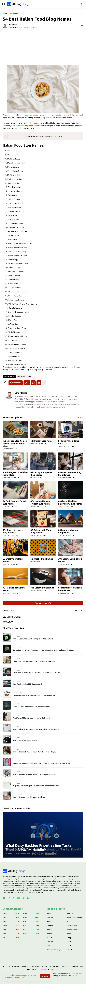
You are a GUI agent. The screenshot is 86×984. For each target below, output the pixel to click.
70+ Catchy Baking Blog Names (70, 560)
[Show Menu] (3, 4)
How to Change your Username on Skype (29, 797)
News (49, 913)
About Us (6, 966)
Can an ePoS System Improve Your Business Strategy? (34, 661)
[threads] (23, 898)
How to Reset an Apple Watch (25, 741)
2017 (31, 930)
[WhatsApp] (33, 382)
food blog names (31, 115)
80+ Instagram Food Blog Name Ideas (15, 473)
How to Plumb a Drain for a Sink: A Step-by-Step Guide (34, 774)
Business (70, 913)
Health (49, 922)
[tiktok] (9, 898)
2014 (11, 938)
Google (69, 938)
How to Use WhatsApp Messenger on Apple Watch (33, 639)
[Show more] (44, 382)
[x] (14, 898)
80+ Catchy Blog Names (42, 587)
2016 (11, 934)
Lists (48, 946)
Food (69, 946)
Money (49, 934)
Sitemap (43, 969)
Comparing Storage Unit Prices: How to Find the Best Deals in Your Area (41, 763)
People (49, 938)
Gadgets (50, 926)
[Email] (39, 382)
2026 (11, 913)
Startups (50, 942)
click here (58, 136)
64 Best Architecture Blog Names (68, 531)
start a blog (62, 115)
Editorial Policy (77, 966)
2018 (11, 930)
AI (67, 922)
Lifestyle (50, 918)
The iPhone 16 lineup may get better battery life (32, 718)
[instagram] (18, 898)
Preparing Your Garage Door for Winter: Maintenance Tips (36, 786)
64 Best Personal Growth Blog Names (15, 502)
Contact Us (25, 966)
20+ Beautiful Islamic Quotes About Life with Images (34, 695)
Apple (69, 934)
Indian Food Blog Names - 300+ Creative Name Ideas (15, 443)
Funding (49, 930)
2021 (31, 922)
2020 (11, 926)
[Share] (81, 26)
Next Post (78, 610)
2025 (31, 913)
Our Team (35, 966)
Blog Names (13, 13)
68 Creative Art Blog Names (13, 560)
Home (5, 13)
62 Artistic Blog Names (41, 559)
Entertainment (72, 930)
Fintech (69, 950)
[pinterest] (28, 898)
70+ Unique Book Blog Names (14, 588)
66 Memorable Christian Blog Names (70, 588)
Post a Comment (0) (43, 603)
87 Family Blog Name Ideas (68, 442)
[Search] (82, 4)
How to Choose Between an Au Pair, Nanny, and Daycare (35, 752)
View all (78, 417)
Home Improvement (74, 918)
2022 (11, 922)
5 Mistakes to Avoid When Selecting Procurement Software (36, 673)
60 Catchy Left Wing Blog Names (40, 531)
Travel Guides (72, 926)
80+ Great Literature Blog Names (13, 531)
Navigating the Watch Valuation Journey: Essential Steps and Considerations (43, 650)
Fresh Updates (53, 969)
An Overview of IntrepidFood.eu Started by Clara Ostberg (36, 729)
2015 (31, 934)
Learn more (19, 978)
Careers (44, 966)
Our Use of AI (54, 966)
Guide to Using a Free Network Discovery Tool (31, 707)
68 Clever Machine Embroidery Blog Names (70, 502)
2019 (31, 926)
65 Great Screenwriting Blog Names (69, 473)
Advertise (15, 966)
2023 (31, 918)
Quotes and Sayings (54, 950)
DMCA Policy (65, 966)
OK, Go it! (44, 976)
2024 (11, 918)
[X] (27, 382)
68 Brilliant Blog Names (42, 441)
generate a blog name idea (26, 125)
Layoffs (69, 942)
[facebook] (4, 898)
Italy (29, 376)
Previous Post (9, 610)
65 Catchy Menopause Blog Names (41, 473)
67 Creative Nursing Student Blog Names (40, 502)
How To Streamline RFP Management (27, 684)
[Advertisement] (43, 46)
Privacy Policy (32, 969)
